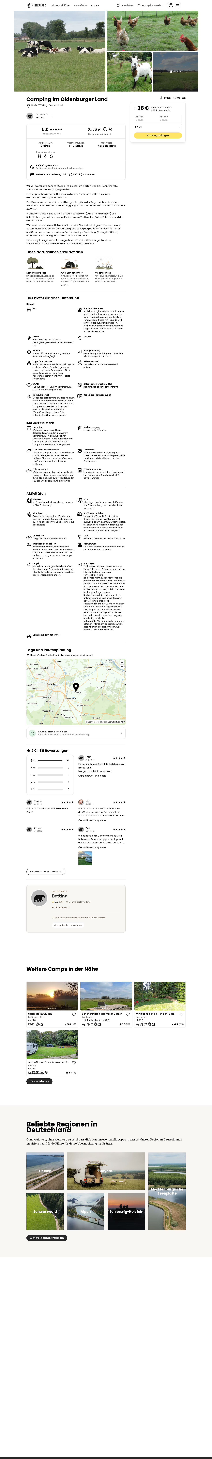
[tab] (48, 1008)
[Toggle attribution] (122, 722)
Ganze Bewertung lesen (92, 775)
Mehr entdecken (39, 1081)
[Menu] (174, 5)
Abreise (164, 116)
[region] (52, 996)
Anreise (139, 116)
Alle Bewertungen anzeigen (45, 871)
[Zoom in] (122, 662)
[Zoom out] (122, 666)
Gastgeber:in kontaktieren (68, 925)
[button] (76, 687)
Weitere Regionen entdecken (47, 1237)
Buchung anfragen (158, 135)
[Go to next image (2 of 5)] (74, 996)
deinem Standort (84, 655)
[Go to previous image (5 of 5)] (30, 996)
